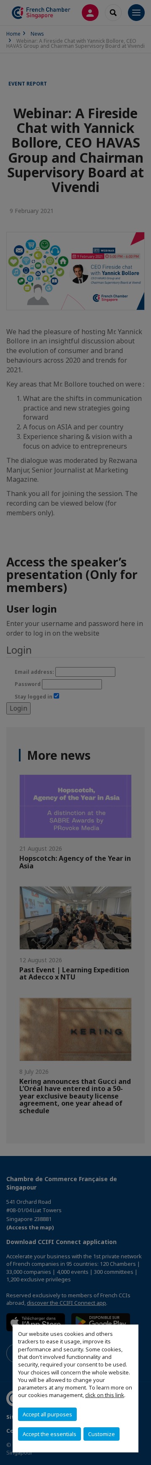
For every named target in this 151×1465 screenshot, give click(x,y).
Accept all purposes (47, 1414)
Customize (101, 1434)
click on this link (104, 1395)
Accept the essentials (49, 1434)
